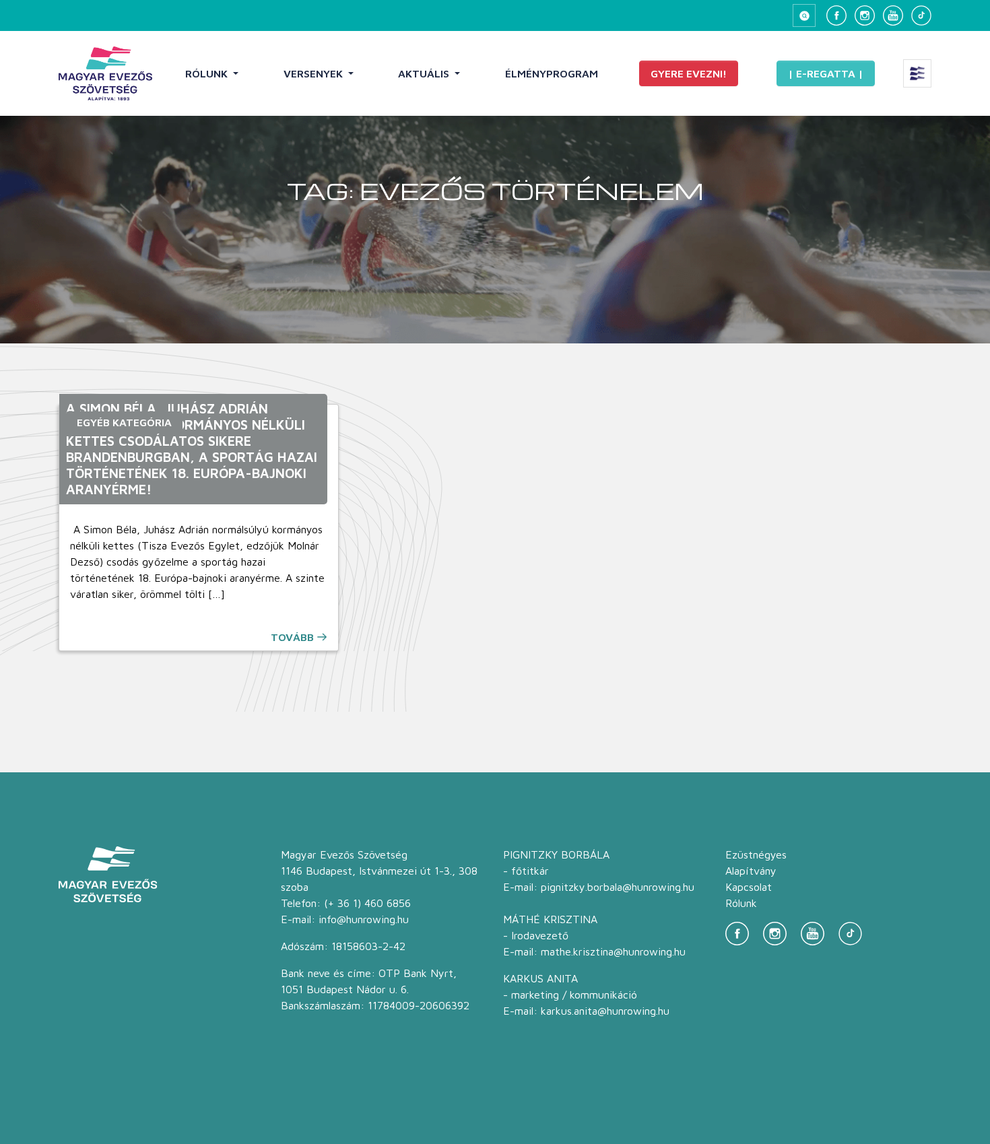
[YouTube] (893, 15)
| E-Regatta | (825, 73)
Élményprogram (551, 73)
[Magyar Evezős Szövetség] (105, 73)
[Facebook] (836, 15)
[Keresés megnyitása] (804, 15)
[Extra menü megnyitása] (917, 73)
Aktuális (425, 73)
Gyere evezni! (689, 73)
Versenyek (314, 73)
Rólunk (207, 73)
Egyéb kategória (124, 422)
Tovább (292, 637)
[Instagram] (865, 15)
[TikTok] (921, 15)
